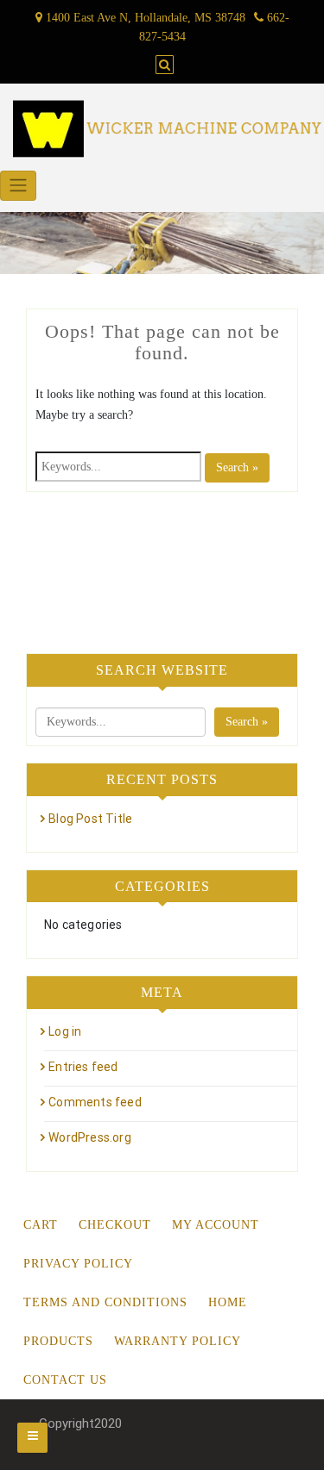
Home (227, 1302)
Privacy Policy (78, 1263)
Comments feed (95, 1102)
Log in (64, 1031)
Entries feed (83, 1067)
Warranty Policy (177, 1341)
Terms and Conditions (105, 1302)
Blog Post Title (90, 818)
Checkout (115, 1224)
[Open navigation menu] (32, 1438)
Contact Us (65, 1379)
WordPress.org (89, 1137)
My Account (215, 1224)
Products (58, 1341)
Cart (40, 1224)
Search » (237, 467)
